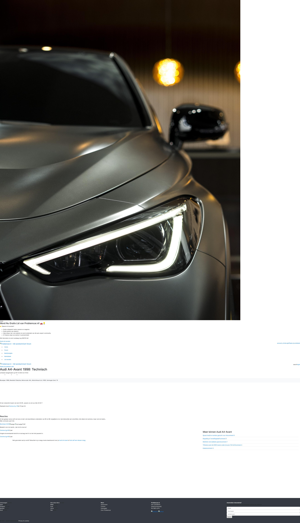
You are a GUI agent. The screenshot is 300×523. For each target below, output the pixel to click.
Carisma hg (4, 430)
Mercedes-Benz (55, 502)
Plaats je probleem (294, 343)
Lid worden (7, 359)
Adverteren (104, 504)
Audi (14, 374)
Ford (1, 510)
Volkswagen (4, 502)
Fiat (51, 510)
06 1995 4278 (155, 508)
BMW (52, 504)
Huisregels (104, 508)
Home (6, 347)
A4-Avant (21, 374)
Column (103, 506)
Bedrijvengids (8, 353)
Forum (6, 350)
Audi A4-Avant (63, 440)
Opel (1, 504)
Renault (2, 508)
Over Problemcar (106, 510)
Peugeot (2, 506)
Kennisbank (7, 356)
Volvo (52, 508)
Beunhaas (5, 424)
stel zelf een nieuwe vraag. (78, 440)
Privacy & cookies (24, 521)
